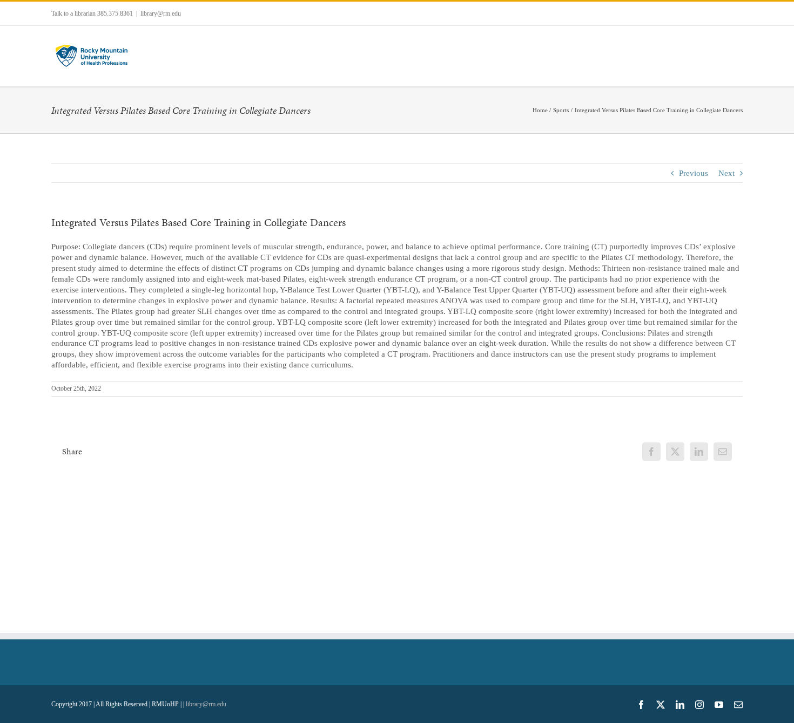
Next (726, 173)
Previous (693, 173)
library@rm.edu (160, 13)
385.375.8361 (115, 13)
